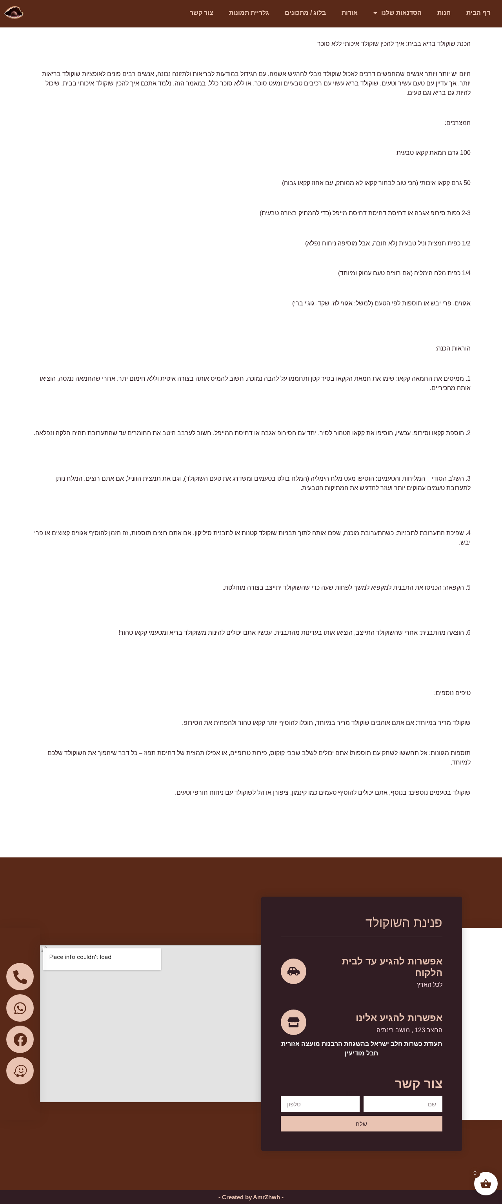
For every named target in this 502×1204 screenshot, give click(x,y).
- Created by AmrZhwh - (251, 1197)
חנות (444, 12)
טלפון (353, 1093)
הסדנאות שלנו (401, 12)
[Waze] (20, 1070)
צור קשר (201, 12)
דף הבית (478, 12)
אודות (350, 12)
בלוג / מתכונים (305, 12)
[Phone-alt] (20, 976)
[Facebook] (20, 1039)
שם (437, 1093)
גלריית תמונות (249, 12)
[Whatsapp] (20, 1008)
